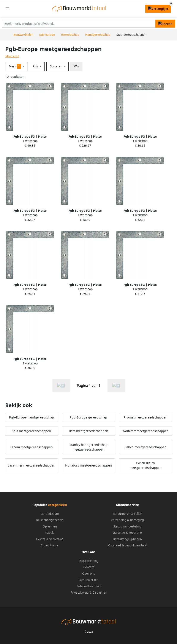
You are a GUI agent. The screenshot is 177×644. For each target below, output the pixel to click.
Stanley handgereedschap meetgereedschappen (88, 447)
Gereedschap (50, 514)
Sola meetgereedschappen (31, 431)
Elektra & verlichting (49, 539)
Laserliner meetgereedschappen (31, 465)
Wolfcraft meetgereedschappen (145, 431)
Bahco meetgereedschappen (145, 447)
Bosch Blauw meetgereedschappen (145, 465)
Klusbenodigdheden (49, 520)
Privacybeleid (79, 592)
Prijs (36, 66)
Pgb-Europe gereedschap (88, 417)
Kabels (49, 533)
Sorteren (56, 66)
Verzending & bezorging (127, 520)
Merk (14, 66)
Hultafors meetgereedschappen (88, 465)
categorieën (57, 505)
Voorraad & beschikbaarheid (127, 545)
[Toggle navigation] (7, 9)
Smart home (49, 545)
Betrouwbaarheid (88, 586)
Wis (76, 66)
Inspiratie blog (88, 561)
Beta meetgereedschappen (88, 431)
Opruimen (50, 526)
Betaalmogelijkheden (127, 539)
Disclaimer (99, 592)
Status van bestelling (127, 526)
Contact (88, 567)
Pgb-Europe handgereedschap (31, 417)
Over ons (88, 574)
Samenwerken (88, 580)
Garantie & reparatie (127, 533)
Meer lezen (12, 56)
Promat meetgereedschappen (145, 417)
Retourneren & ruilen (127, 514)
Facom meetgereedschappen (31, 447)
